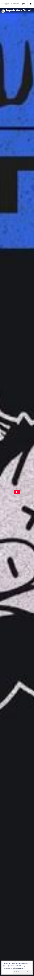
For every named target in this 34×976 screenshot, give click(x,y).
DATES (24, 4)
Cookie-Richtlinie (19, 968)
